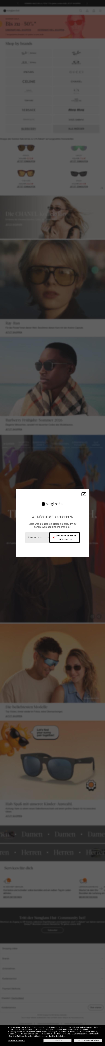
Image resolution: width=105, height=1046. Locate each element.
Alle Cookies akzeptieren (88, 1040)
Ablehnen (57, 1040)
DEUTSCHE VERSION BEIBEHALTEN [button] (66, 537)
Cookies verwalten (16, 1040)
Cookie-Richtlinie (56, 1036)
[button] (84, 494)
